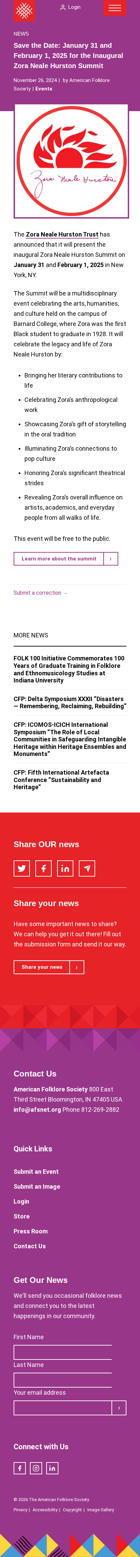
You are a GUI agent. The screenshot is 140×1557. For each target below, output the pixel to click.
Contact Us (30, 1246)
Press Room (31, 1231)
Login (74, 7)
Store (22, 1216)
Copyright (72, 1509)
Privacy (20, 1509)
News (21, 34)
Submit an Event (36, 1171)
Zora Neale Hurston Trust (62, 234)
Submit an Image (37, 1186)
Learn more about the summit (59, 559)
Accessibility (45, 1509)
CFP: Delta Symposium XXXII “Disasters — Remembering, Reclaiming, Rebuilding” (70, 702)
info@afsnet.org (37, 1109)
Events (43, 89)
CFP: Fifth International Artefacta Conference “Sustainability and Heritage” (61, 780)
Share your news (42, 967)
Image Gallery (100, 1509)
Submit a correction (38, 593)
